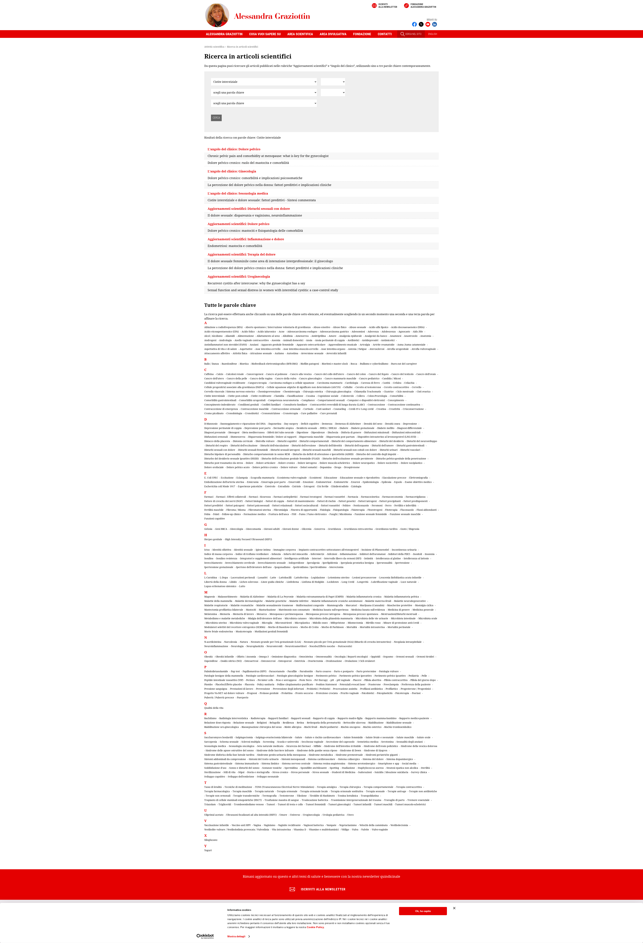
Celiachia (409, 382)
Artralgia (365, 344)
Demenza (327, 423)
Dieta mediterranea (253, 432)
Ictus (207, 549)
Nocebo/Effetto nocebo (322, 646)
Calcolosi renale (235, 374)
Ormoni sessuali (405, 656)
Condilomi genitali (248, 404)
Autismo (279, 353)
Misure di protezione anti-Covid (401, 622)
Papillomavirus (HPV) (254, 671)
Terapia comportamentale (378, 787)
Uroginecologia (311, 814)
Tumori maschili (383, 804)
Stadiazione (348, 767)
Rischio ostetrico (372, 727)
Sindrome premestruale (349, 754)
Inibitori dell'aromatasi (372, 554)
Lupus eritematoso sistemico (220, 586)
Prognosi (252, 693)
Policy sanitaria (265, 684)
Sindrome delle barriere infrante (275, 750)
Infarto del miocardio (296, 554)
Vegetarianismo (348, 825)
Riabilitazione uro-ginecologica (221, 727)
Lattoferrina (301, 577)
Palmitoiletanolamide (216, 671)
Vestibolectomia (399, 825)
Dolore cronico (286, 462)
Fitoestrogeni (375, 509)
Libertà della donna (215, 581)
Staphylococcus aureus (371, 767)
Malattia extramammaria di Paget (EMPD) (320, 596)
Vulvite (365, 829)
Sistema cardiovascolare (321, 759)
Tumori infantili (362, 804)
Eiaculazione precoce (394, 477)
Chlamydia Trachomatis (367, 391)
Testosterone (286, 795)
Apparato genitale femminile (277, 344)
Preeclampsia (391, 684)
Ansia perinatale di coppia (330, 340)
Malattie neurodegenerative (410, 601)
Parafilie (292, 671)
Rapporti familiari (278, 718)
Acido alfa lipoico (378, 327)
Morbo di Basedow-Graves (283, 627)
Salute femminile (353, 737)
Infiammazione (348, 554)
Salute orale (424, 737)
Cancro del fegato (379, 374)
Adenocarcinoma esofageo (302, 331)
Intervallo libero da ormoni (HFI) (342, 558)
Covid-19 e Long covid (361, 409)
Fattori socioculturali (306, 505)
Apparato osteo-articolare (311, 344)
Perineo (250, 680)
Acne (281, 331)
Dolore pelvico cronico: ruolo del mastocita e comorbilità (248, 163)
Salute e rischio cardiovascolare (323, 737)
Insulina (208, 558)
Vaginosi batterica (314, 825)
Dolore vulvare (289, 467)
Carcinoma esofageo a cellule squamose (292, 382)
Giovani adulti (272, 528)
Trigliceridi (225, 804)
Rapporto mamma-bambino (381, 718)
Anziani (254, 344)
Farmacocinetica (370, 496)
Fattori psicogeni (235, 505)
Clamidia (279, 395)
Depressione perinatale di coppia (223, 428)
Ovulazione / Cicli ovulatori (360, 661)
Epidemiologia (371, 482)
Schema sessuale (229, 741)
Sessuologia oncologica (241, 746)
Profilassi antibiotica (371, 688)
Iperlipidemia (330, 562)
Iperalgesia (313, 562)
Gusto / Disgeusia (409, 528)
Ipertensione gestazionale (218, 567)
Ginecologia (236, 528)
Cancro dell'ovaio (426, 374)
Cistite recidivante (261, 395)
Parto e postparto (344, 671)
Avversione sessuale (312, 353)
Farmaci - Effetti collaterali (231, 496)
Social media (409, 763)
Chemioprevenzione (269, 391)
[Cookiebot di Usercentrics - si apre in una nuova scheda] (205, 936)
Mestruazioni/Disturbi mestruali (399, 614)
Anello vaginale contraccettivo (252, 340)
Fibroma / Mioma (236, 509)
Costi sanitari (323, 409)
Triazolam (210, 804)
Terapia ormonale (287, 791)
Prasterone (374, 684)
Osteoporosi (285, 661)
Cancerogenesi (255, 374)
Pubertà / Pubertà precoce (219, 697)
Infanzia (276, 554)
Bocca (354, 363)
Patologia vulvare (389, 671)
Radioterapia (258, 718)
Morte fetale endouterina (218, 631)
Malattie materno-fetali (378, 601)
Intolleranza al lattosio (416, 558)
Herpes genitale (213, 539)
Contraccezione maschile (255, 409)
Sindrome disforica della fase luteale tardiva (229, 754)
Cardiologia (351, 382)
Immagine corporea (284, 549)
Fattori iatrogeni (367, 501)
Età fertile (323, 486)
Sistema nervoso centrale (296, 763)
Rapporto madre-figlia (350, 718)
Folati (216, 514)
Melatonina (210, 614)
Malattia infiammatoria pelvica (401, 596)
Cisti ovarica (424, 391)
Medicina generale (423, 609)
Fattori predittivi (213, 505)
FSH (294, 514)
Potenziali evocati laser (353, 684)
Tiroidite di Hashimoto (322, 795)
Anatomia (425, 335)
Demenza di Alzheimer (348, 423)
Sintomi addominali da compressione (225, 759)
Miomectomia (355, 622)
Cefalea (397, 382)
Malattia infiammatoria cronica (363, 596)
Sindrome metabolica (321, 754)
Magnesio (209, 596)
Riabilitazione (376, 722)
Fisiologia (325, 509)
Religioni (262, 722)
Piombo (208, 684)
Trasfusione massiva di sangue (282, 800)
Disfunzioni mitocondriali (406, 432)
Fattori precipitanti (390, 501)
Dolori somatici (308, 467)
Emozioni (308, 482)
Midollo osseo (320, 622)
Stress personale (300, 772)
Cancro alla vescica (301, 374)
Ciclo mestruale (405, 391)
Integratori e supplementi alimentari (261, 558)
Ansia (309, 340)
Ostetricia (299, 661)
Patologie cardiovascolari (260, 675)
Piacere (357, 680)
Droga (337, 467)
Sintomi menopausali (293, 759)
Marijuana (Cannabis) (372, 605)
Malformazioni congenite (310, 605)
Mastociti (251, 609)
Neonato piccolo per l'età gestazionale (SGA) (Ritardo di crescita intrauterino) (347, 641)
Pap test (235, 671)
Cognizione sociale (328, 395)
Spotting (334, 767)
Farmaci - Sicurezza (260, 496)
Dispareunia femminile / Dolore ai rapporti (272, 436)
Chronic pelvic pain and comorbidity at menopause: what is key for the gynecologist (268, 156)
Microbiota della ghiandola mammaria (331, 618)
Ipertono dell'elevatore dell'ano (254, 567)
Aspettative (246, 349)
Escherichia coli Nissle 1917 (219, 486)
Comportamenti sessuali (331, 400)
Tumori (271, 804)
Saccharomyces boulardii (218, 737)
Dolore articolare (265, 462)
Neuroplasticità (255, 646)
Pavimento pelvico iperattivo (355, 675)
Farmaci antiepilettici (285, 496)
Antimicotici (388, 340)
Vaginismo (269, 825)
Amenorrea (302, 335)
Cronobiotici (252, 413)
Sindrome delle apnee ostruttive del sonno (230, 750)
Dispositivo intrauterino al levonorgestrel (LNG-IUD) (387, 436)
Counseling (340, 409)
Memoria (225, 614)
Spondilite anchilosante (314, 767)
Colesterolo (347, 395)
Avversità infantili (336, 353)
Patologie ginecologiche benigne (295, 675)
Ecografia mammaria (262, 477)
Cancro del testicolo (402, 374)
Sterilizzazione (212, 772)
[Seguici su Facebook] (414, 24)
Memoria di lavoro (243, 614)
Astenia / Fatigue (357, 349)
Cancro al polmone (276, 374)
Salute (298, 737)
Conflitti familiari (271, 404)
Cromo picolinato (214, 413)
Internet (316, 558)
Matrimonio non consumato (294, 609)
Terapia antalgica (327, 787)
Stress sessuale (320, 772)
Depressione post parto (257, 428)
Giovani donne (290, 528)
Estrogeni (309, 486)
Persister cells (265, 680)
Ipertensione (402, 562)
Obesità (208, 656)
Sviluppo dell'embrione (241, 776)
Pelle (424, 675)
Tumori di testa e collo (290, 804)
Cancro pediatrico (369, 378)
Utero (350, 814)
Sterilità (425, 767)
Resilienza (288, 722)
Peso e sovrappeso (286, 680)
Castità (386, 382)
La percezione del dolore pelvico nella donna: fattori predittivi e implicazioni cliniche (269, 185)
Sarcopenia (210, 741)
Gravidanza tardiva (387, 528)
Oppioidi (375, 656)
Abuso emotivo (321, 327)
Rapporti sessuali (300, 718)
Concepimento (396, 400)
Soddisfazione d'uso (215, 767)
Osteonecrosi (268, 661)
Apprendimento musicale (342, 344)
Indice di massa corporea (218, 554)
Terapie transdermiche (246, 795)
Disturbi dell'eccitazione (244, 445)
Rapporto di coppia (324, 718)
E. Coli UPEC (211, 477)
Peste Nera (305, 680)
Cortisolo (308, 409)
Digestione (302, 432)
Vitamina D (300, 829)
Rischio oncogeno (350, 727)
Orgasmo (388, 656)
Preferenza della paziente (416, 684)
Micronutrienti (283, 622)
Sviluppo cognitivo (214, 776)
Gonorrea (319, 528)
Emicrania (253, 482)
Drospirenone (352, 467)
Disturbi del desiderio (391, 441)
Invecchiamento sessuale (272, 562)
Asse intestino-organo (333, 349)
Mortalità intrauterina (372, 627)
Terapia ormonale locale (314, 791)
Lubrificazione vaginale (384, 581)
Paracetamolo (277, 671)
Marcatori (351, 605)
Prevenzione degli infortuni (288, 688)
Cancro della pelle (237, 378)
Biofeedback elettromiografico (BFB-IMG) (275, 363)
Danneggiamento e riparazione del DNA (243, 423)
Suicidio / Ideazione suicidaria (391, 772)
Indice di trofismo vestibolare (252, 554)
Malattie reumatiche (242, 605)
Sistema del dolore (373, 759)
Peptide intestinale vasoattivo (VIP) (223, 680)
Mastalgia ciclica (424, 605)
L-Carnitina (210, 577)
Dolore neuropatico (364, 462)
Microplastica (302, 622)
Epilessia (386, 482)
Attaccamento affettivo (217, 353)
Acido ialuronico (267, 331)
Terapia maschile (242, 791)
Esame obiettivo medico (418, 482)
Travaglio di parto (394, 800)
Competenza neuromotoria (283, 400)
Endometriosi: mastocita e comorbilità (235, 246)
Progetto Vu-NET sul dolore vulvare (224, 693)
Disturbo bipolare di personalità (222, 454)
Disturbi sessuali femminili (253, 449)
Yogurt (208, 850)
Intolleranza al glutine (388, 558)
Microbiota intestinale (403, 618)
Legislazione (318, 577)
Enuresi (355, 482)
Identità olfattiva (221, 549)
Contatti (385, 34)
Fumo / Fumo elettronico (313, 514)
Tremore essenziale (418, 800)
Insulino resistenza (226, 558)
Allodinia (288, 335)
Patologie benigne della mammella (223, 675)
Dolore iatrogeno (307, 462)
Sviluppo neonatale (268, 776)
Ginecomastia (253, 528)
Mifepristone (338, 622)
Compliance (308, 400)
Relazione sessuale (243, 722)
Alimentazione (246, 335)
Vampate (331, 825)
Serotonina (387, 741)
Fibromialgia (281, 509)
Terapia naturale (264, 791)
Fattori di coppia (275, 501)
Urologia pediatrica (333, 814)
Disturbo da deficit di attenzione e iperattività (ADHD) (323, 454)
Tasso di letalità (213, 787)
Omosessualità (324, 656)
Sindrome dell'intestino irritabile (342, 746)
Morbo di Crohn (310, 627)
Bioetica (244, 363)
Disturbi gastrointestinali (410, 445)
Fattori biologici (254, 501)
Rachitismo (210, 718)
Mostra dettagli (236, 936)
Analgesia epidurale (350, 335)
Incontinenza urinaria (404, 549)
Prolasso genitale (269, 693)
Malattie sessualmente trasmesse (274, 605)
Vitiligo (345, 829)
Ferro (388, 505)
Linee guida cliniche (272, 581)
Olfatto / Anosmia (246, 656)
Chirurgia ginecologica (338, 391)
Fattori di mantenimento (300, 501)
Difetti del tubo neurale (280, 432)
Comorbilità (396, 395)
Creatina (381, 409)
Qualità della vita (213, 707)
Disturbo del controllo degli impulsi (376, 454)
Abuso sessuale (357, 327)
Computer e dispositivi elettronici (366, 400)
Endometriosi (323, 482)
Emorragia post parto (273, 482)
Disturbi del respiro (217, 445)
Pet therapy (321, 680)
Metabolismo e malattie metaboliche (224, 618)
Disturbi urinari (389, 449)
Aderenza (373, 331)
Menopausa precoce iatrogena (323, 614)
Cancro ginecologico (310, 378)
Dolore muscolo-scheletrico (335, 462)
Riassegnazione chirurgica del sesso (262, 727)
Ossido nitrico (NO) (231, 661)
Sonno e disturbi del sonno (244, 767)
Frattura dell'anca (279, 514)
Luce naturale (409, 581)
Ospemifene (211, 661)
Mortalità (352, 627)
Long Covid (348, 581)
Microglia (267, 622)
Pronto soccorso (304, 693)
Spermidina (291, 767)
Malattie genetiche (276, 601)
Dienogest (233, 432)
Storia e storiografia (258, 772)
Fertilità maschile (214, 509)
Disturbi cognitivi (287, 441)
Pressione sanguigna (215, 688)
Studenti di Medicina (343, 772)
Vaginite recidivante (289, 825)
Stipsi (241, 772)
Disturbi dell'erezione (304, 445)
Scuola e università (288, 741)
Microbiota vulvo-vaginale (244, 622)
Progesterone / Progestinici (416, 688)
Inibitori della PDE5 (399, 554)
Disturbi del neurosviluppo (422, 441)
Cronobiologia (234, 413)
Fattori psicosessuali (258, 505)
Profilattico (392, 688)
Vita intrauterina (281, 829)
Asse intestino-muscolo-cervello (300, 349)
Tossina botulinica (348, 795)
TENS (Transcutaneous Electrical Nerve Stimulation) (284, 787)
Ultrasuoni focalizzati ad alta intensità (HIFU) (251, 814)
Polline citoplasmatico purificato (295, 684)
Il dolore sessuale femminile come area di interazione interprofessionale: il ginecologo (270, 261)
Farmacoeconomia (392, 496)
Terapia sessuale (375, 791)
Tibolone (302, 795)
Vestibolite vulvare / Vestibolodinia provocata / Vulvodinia (236, 829)
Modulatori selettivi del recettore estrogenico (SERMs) (234, 627)
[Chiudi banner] (454, 908)
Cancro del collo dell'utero (329, 374)
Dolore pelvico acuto (238, 467)
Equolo (398, 482)
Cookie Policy (315, 927)
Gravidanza (334, 528)
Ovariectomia (315, 661)
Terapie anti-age (397, 791)
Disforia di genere (351, 432)
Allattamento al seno (268, 335)
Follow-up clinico (231, 514)
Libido (233, 581)
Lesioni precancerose (364, 577)
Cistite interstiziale (214, 395)
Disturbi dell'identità (330, 445)
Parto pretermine (366, 671)
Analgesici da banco (376, 335)
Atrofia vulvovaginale (424, 349)
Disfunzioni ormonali (216, 436)
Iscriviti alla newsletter (387, 5)
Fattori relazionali (282, 505)
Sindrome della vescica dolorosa (419, 746)
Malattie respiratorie (216, 605)
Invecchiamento (213, 562)
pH (332, 680)
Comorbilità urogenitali (252, 400)
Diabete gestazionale (362, 428)
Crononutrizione (271, 413)
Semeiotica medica (367, 741)
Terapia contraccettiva (409, 787)
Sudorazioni (365, 772)
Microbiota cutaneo (296, 618)
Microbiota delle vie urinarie (372, 618)
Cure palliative (309, 413)
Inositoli (417, 554)
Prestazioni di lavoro (241, 688)
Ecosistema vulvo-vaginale (292, 477)
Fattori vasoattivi (330, 505)
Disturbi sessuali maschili (317, 449)
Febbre (347, 505)
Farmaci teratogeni (311, 496)
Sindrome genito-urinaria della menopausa (281, 754)
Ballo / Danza (211, 363)
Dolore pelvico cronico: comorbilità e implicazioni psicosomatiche (255, 178)
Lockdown (333, 581)
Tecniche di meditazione (238, 787)
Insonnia (430, 554)
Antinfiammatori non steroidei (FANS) (225, 344)
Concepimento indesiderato (219, 404)
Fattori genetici (347, 501)
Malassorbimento (227, 596)
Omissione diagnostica (284, 656)
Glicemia (306, 528)
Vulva (355, 829)
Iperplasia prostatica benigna (357, 562)
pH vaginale (343, 680)
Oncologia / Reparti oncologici (351, 656)
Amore (332, 335)
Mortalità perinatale (399, 627)
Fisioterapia (358, 509)
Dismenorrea (238, 436)
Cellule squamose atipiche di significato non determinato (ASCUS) (304, 387)
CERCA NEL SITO (413, 34)
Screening (268, 741)
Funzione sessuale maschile (405, 514)
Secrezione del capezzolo (340, 741)
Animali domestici (293, 340)
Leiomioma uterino (338, 577)
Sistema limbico (270, 763)
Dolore (249, 462)
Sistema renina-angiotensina (329, 763)
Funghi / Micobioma (341, 514)
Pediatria (414, 675)
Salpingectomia (244, 737)
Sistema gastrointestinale (218, 763)
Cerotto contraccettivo (396, 387)
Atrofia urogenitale (398, 349)
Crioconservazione (413, 409)
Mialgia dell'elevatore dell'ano (265, 618)
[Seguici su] (427, 24)
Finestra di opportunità (304, 509)
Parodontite (306, 671)
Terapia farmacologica (217, 791)
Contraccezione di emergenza (221, 409)
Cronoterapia (290, 413)
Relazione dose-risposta (217, 722)
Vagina (257, 825)
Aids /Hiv (418, 331)
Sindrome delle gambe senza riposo (317, 750)
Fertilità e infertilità (405, 505)
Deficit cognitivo (310, 423)
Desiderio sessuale (307, 428)
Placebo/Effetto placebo (229, 684)
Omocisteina (306, 656)
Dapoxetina (274, 423)
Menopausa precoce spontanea (360, 614)
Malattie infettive (299, 601)
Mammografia (335, 605)
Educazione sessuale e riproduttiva (360, 477)
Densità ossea (392, 423)
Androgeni (210, 340)
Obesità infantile (225, 656)
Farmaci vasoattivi (335, 496)
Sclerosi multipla (250, 741)
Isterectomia (336, 567)
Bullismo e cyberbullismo (374, 363)
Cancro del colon (356, 374)
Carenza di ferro (370, 382)
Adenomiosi (358, 331)
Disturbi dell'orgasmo (357, 445)
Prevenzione (263, 688)
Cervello (416, 387)
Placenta (249, 684)
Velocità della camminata (374, 825)
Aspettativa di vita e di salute (220, 349)
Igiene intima (263, 549)
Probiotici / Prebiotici (318, 688)
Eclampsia (242, 477)
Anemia (276, 340)
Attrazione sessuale (261, 353)
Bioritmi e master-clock (335, 363)
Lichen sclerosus (249, 581)
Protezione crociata (327, 693)
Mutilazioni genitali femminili (271, 631)
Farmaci (208, 496)
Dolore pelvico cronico (265, 467)
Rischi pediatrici (329, 727)
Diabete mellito (385, 428)
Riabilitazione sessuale (399, 722)
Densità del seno (373, 423)
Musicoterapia (244, 631)
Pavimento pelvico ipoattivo (390, 675)
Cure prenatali (328, 413)
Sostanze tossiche (272, 767)
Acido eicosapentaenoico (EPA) (221, 331)
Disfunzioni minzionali (376, 432)
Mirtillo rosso (373, 622)
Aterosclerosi (377, 349)
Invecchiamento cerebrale (240, 562)
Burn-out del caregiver (404, 363)
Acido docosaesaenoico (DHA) (407, 327)
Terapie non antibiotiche (423, 791)
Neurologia (237, 646)
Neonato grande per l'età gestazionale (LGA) (276, 641)
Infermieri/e (317, 554)
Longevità (362, 581)
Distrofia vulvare (265, 441)
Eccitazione (227, 477)
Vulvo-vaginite (380, 829)
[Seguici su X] (421, 24)
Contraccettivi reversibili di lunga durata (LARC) (337, 404)
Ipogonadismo (282, 567)
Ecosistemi (315, 477)
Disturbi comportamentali (314, 441)
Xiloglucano (210, 839)
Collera (361, 395)
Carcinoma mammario (329, 382)
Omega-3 (264, 656)
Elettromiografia (418, 477)
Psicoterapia (402, 693)
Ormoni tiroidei (425, 656)
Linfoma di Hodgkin (313, 581)
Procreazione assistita (345, 688)
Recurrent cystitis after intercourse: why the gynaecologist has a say (256, 283)
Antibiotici (353, 340)
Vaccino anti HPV (241, 825)
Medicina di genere (399, 609)
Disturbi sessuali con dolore (219, 449)
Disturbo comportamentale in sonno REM (266, 454)
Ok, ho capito (423, 911)
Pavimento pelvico (326, 675)
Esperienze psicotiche (250, 486)
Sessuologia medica (215, 746)
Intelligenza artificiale (296, 558)
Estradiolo (284, 486)
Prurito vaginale (350, 693)
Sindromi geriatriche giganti (382, 754)
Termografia (269, 795)
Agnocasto (404, 331)
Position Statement (326, 684)
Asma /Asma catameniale (411, 344)
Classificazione (295, 395)
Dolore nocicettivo (388, 462)
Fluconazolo (407, 509)
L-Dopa (224, 577)
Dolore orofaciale (214, 467)
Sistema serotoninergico (361, 763)
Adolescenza (389, 331)
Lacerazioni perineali (243, 577)
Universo (295, 814)
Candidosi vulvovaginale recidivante (224, 382)
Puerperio (242, 697)
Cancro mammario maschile (340, 378)
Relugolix (275, 722)
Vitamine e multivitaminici (324, 829)
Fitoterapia (391, 509)
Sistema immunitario (247, 763)
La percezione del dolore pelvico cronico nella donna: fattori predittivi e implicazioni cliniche (275, 268)
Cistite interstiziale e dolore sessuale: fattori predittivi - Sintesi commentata (262, 200)
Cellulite (348, 387)
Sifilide (317, 746)
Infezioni (332, 554)
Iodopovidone (296, 562)
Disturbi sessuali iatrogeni (285, 449)
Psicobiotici (368, 693)
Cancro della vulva (285, 378)
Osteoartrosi (251, 661)
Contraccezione (376, 404)
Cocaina (310, 395)
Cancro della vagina (261, 378)
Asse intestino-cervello (267, 349)
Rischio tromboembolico (397, 727)
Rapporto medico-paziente (414, 718)
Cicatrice (389, 391)
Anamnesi (395, 335)
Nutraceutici (345, 646)
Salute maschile (405, 737)
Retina (300, 722)
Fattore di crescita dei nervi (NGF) (223, 501)
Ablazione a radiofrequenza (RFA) (223, 327)
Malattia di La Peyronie (280, 596)
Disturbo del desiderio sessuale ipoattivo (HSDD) (231, 458)
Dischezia (333, 432)
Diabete (344, 428)
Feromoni (377, 505)
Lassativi (262, 577)
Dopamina (326, 467)
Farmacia (353, 496)
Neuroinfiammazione (216, 646)
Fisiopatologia (341, 509)
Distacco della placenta (217, 441)
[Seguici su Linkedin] (434, 24)
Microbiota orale (427, 618)
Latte (273, 577)
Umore (283, 814)
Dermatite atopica (283, 428)
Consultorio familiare (295, 404)
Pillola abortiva (372, 680)
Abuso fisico (339, 327)
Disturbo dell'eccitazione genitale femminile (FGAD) (291, 458)
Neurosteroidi (274, 646)
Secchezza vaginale (312, 741)
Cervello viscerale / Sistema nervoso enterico (229, 391)
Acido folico (248, 331)
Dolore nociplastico (411, 462)
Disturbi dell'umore (383, 445)
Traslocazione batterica (315, 800)
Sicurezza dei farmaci (298, 746)
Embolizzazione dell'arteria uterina (224, 482)
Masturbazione (267, 609)
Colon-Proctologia (377, 395)
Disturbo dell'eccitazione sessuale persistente (348, 458)
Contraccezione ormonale (286, 409)
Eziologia (356, 486)
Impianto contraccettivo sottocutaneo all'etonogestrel (329, 549)
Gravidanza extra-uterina (358, 528)
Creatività (394, 409)
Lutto (242, 586)
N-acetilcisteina (212, 641)
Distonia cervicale (243, 441)
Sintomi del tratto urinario (264, 759)
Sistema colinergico (349, 759)
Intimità (368, 558)
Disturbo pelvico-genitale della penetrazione (401, 458)
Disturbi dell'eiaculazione (274, 445)
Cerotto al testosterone (368, 387)
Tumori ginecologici (339, 804)
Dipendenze (318, 432)
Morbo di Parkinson (333, 627)
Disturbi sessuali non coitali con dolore (355, 449)
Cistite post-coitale (238, 395)
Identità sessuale (243, 549)
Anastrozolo (410, 335)
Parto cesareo (323, 671)
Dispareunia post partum (340, 436)
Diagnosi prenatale (215, 432)
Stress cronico (280, 772)
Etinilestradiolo (339, 486)
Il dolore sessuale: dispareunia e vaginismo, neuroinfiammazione (255, 215)
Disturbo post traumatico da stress (223, 462)
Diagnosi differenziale (409, 428)
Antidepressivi (370, 340)
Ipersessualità (384, 562)
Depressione (410, 423)
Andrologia (225, 340)
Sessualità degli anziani (410, 741)
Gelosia (208, 528)
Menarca (262, 614)
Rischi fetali (310, 727)
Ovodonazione (334, 661)
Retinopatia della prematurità (324, 722)
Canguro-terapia (257, 382)
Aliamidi (230, 335)
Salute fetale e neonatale (380, 737)
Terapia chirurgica (350, 787)
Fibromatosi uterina (259, 509)
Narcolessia (230, 641)
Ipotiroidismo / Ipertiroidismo (310, 567)
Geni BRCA (221, 528)
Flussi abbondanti (427, 509)
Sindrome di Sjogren (375, 750)
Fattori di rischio (326, 501)
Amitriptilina (318, 335)
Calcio (220, 374)
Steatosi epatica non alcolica (402, 767)
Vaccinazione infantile (216, 825)
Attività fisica (240, 353)
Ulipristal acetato (213, 814)
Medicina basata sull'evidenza (368, 609)
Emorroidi (294, 482)
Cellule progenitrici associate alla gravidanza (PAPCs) (234, 387)
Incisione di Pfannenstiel (375, 549)
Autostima (292, 353)
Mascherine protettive (399, 605)
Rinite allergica (292, 727)
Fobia (207, 514)
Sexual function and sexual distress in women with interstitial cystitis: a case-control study (273, 290)
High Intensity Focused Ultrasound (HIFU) (248, 539)
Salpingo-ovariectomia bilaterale (274, 737)
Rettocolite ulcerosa (354, 722)
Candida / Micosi (391, 378)
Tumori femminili (316, 804)
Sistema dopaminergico (399, 759)
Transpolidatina (370, 795)
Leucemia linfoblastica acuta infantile (400, 577)
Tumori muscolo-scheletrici (410, 804)
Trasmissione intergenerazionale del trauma (356, 800)
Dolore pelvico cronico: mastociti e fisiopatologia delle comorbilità (255, 231)
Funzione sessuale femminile (371, 514)
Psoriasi (416, 693)
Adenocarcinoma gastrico (334, 331)
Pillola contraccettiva (396, 680)
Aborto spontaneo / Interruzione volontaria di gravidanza (278, 327)
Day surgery (291, 423)
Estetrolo (270, 486)
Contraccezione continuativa (404, 404)
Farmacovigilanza (415, 496)
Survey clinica (419, 772)
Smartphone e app (388, 763)
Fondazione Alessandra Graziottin (423, 5)
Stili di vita (229, 772)
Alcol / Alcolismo (213, 335)
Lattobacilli (285, 577)
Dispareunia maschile (311, 436)
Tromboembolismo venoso (249, 804)
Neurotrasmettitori (296, 646)
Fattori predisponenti (415, 501)
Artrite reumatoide (384, 344)
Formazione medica (255, 514)
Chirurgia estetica (313, 391)
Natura (244, 641)
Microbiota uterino (216, 622)
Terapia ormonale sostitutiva (347, 791)
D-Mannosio (211, 423)
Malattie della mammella (218, 601)
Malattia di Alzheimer (252, 596)
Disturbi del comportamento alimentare (354, 441)
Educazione (330, 477)
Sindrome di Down (350, 750)
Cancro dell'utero (214, 378)
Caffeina (209, 374)
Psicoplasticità (384, 693)
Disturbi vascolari (410, 449)
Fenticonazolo (361, 505)
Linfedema (293, 581)
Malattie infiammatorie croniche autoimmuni (336, 601)
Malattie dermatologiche (249, 601)
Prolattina (287, 693)
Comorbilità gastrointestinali (220, 400)
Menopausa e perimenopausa (286, 614)
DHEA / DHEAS (328, 428)
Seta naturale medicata (270, 746)
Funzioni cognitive (214, 518)
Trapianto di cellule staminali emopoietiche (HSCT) (233, 800)
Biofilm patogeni (310, 363)
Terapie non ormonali (218, 795)
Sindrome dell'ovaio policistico (381, 746)
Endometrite (341, 482)
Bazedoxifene (229, 363)
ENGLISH (432, 34)
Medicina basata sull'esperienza (330, 609)
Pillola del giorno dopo (423, 680)
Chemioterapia (291, 391)
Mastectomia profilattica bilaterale (223, 609)
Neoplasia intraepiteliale (408, 641)
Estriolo (296, 486)
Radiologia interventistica (233, 718)
